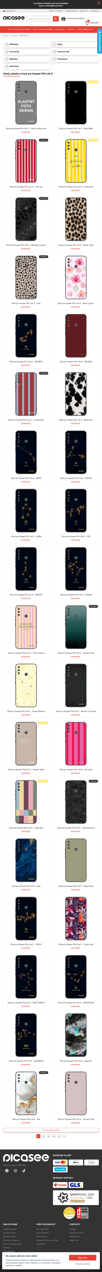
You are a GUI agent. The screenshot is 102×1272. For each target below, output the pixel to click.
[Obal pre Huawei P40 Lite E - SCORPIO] (26, 336)
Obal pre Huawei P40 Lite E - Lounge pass (26, 419)
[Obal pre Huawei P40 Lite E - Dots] (26, 277)
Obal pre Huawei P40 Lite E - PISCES (76, 478)
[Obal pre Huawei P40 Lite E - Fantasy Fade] (76, 1093)
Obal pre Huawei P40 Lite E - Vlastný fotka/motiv (26, 128)
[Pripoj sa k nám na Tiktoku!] (24, 1170)
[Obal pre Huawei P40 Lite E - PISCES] (76, 452)
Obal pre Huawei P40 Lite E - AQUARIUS (26, 1061)
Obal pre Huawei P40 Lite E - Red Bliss (76, 361)
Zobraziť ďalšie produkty (51, 1130)
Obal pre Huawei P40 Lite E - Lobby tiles (26, 827)
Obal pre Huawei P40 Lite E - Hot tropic (75, 769)
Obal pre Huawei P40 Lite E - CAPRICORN (76, 1002)
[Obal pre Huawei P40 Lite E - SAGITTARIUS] (26, 977)
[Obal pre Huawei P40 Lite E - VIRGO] (26, 918)
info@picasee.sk (71, 11)
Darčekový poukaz (10, 1229)
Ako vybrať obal (8, 1251)
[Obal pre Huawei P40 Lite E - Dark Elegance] (76, 802)
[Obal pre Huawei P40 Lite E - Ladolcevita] (76, 161)
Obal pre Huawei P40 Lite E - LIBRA (26, 536)
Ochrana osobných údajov (12, 1244)
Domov (6, 35)
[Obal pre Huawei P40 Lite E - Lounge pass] (26, 394)
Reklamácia (40, 1244)
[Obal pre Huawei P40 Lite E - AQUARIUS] (26, 1035)
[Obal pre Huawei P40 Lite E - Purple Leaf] (76, 918)
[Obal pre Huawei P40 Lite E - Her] (26, 1093)
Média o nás (74, 1240)
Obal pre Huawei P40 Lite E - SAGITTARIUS (26, 1002)
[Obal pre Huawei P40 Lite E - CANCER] (26, 569)
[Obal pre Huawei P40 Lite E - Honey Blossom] (26, 685)
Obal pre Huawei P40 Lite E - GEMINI (76, 594)
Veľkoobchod (74, 1236)
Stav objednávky (42, 1229)
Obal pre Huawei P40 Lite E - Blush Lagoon (76, 303)
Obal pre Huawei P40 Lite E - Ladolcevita (76, 186)
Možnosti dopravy (9, 1233)
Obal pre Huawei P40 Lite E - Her (26, 1119)
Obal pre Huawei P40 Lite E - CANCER (26, 594)
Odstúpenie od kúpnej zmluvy (47, 1240)
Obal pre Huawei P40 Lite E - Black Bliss (76, 128)
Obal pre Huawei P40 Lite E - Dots (26, 303)
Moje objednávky (42, 1233)
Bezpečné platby (9, 1236)
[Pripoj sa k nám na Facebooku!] (7, 1170)
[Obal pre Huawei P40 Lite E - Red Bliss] (76, 336)
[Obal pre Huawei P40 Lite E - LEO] (76, 510)
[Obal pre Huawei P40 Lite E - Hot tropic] (76, 744)
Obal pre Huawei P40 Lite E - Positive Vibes (26, 769)
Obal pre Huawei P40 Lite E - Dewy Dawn (75, 886)
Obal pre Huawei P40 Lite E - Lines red (26, 186)
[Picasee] (14, 17)
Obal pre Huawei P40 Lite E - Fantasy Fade (76, 1119)
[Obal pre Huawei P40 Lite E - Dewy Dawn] (76, 860)
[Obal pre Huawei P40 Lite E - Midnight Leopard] (26, 219)
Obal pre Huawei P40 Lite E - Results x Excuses (76, 711)
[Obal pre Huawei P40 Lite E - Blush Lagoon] (76, 277)
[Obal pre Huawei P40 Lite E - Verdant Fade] (76, 627)
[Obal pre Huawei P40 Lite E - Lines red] (26, 161)
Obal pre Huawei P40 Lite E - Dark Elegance (76, 827)
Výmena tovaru (41, 1236)
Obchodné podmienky (11, 1240)
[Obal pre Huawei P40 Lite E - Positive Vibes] (26, 744)
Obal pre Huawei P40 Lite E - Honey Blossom (26, 711)
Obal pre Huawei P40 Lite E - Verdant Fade (76, 653)
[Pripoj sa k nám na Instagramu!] (15, 1170)
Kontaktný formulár (76, 1233)
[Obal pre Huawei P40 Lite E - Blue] (26, 860)
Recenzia (6, 1247)
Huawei (14, 35)
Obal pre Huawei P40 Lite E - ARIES (26, 478)
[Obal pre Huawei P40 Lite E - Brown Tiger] (76, 219)
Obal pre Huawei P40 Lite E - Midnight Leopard (26, 245)
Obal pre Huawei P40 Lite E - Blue (26, 886)
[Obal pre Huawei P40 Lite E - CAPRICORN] (76, 977)
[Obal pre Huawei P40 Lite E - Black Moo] (76, 394)
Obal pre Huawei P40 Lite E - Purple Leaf (76, 944)
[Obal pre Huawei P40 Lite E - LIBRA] (26, 510)
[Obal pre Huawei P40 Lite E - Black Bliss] (76, 102)
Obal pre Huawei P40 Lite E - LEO (76, 536)
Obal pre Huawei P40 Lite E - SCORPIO (26, 361)
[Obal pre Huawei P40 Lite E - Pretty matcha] (26, 627)
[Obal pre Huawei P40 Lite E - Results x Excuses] (76, 685)
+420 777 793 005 (55, 11)
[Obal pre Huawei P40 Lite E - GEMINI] (76, 569)
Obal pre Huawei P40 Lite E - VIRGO (26, 944)
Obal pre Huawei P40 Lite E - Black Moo (76, 419)
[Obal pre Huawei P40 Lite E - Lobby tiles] (26, 802)
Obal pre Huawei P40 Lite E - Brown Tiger (76, 245)
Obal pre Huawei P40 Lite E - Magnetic (76, 1061)
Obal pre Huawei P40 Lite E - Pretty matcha (26, 653)
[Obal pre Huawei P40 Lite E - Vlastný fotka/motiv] (26, 102)
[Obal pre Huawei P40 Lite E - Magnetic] (76, 1035)
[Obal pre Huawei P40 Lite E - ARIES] (26, 452)
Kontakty (73, 1229)
